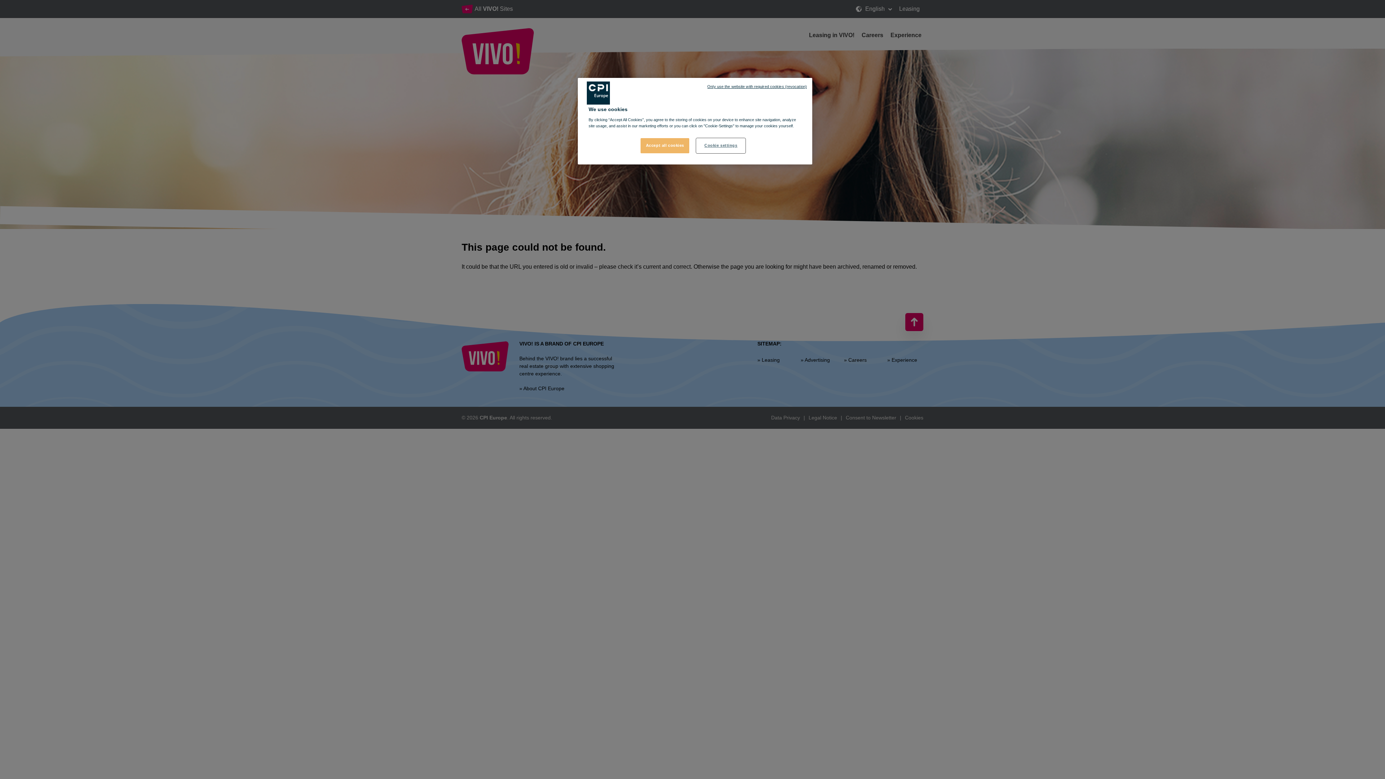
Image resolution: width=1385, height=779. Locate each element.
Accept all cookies (665, 145)
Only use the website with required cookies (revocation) (757, 86)
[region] (695, 121)
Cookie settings (721, 145)
